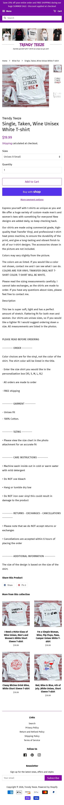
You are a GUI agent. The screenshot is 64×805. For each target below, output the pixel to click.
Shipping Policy (32, 736)
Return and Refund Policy (32, 731)
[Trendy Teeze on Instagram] (39, 755)
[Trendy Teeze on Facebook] (25, 755)
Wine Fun (16, 61)
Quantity (7, 164)
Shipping (7, 143)
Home (4, 61)
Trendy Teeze (30, 787)
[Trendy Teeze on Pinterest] (32, 755)
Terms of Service (32, 740)
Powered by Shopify (47, 787)
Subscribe (53, 778)
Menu (8, 11)
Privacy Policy (32, 727)
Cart (59, 11)
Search (32, 723)
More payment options (32, 199)
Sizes (5, 151)
